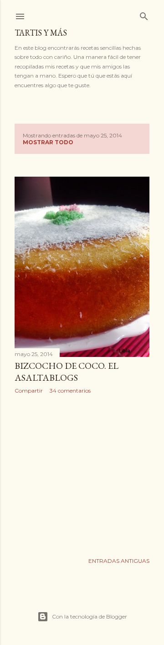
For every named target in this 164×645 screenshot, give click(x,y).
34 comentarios (70, 390)
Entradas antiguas (118, 560)
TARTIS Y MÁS (41, 32)
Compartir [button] (29, 390)
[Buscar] (143, 14)
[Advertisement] (82, 474)
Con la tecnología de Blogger (89, 616)
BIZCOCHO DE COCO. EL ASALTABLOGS (66, 371)
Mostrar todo (48, 142)
